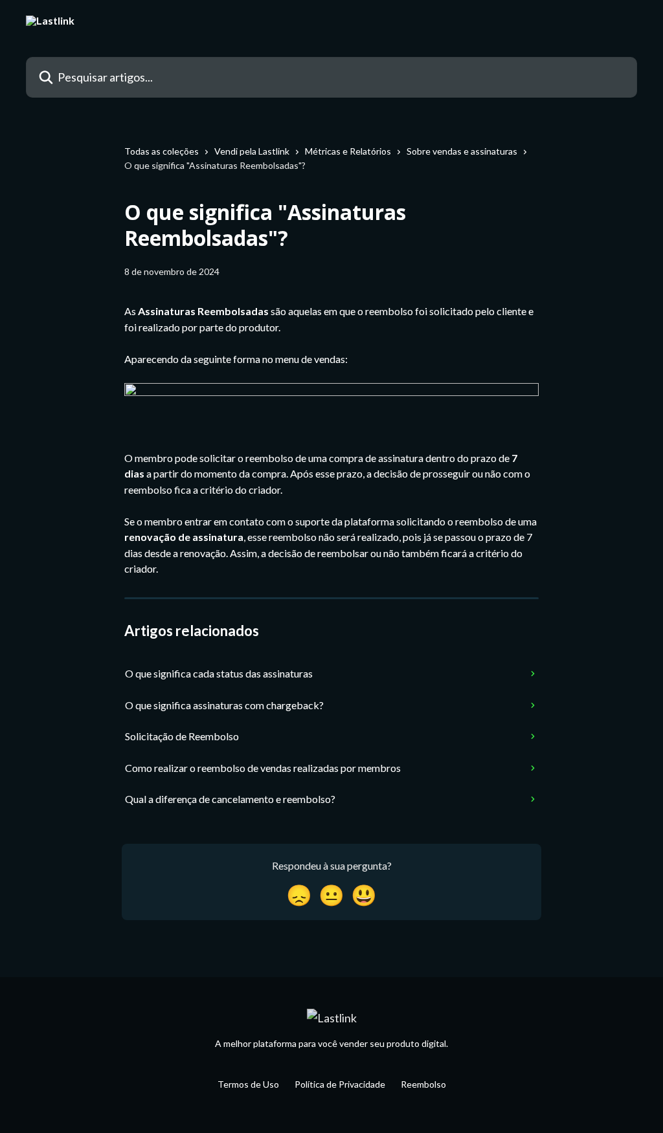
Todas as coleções (161, 151)
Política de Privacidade (340, 1084)
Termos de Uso (248, 1084)
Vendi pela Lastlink (251, 151)
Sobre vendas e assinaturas (462, 151)
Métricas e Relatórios (348, 151)
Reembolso (423, 1084)
